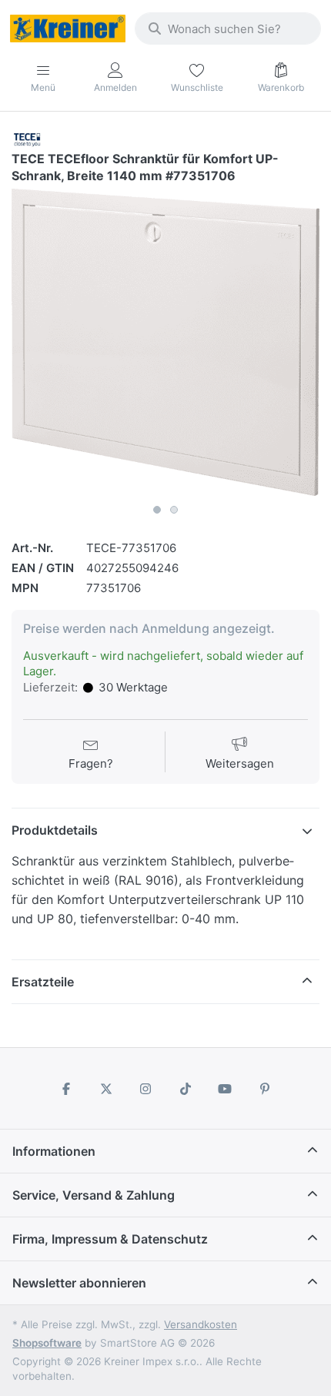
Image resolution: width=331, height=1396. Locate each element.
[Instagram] (145, 1089)
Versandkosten (200, 1324)
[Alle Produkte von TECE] (27, 138)
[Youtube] (225, 1089)
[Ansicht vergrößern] (165, 343)
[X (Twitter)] (106, 1089)
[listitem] (165, 343)
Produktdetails (55, 830)
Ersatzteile (43, 981)
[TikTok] (185, 1089)
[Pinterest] (265, 1089)
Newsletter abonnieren (79, 1283)
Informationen (53, 1151)
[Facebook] (66, 1089)
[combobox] (228, 28)
